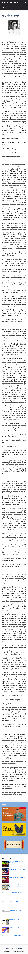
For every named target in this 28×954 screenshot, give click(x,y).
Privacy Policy (9, 948)
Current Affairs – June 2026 (17, 877)
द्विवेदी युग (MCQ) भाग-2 (15, 927)
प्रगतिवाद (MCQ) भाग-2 (16, 911)
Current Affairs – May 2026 (18, 893)
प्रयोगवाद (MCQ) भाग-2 (16, 902)
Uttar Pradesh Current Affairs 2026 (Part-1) (15, 885)
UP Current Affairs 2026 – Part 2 (16, 862)
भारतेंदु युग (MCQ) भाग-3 (16, 935)
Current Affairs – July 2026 (17, 869)
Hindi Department (10, 2)
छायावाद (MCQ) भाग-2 (14, 920)
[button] (26, 2)
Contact (20, 948)
